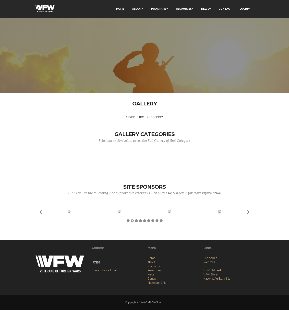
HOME (120, 8)
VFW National (212, 270)
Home (151, 258)
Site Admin (210, 258)
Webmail (209, 262)
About (151, 262)
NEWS (205, 8)
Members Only (157, 282)
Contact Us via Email (104, 270)
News (151, 274)
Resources (154, 270)
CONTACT (225, 8)
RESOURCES (184, 8)
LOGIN (243, 8)
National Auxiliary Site (216, 278)
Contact (152, 278)
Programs (153, 266)
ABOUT (137, 8)
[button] (41, 212)
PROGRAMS (158, 8)
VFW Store (210, 274)
